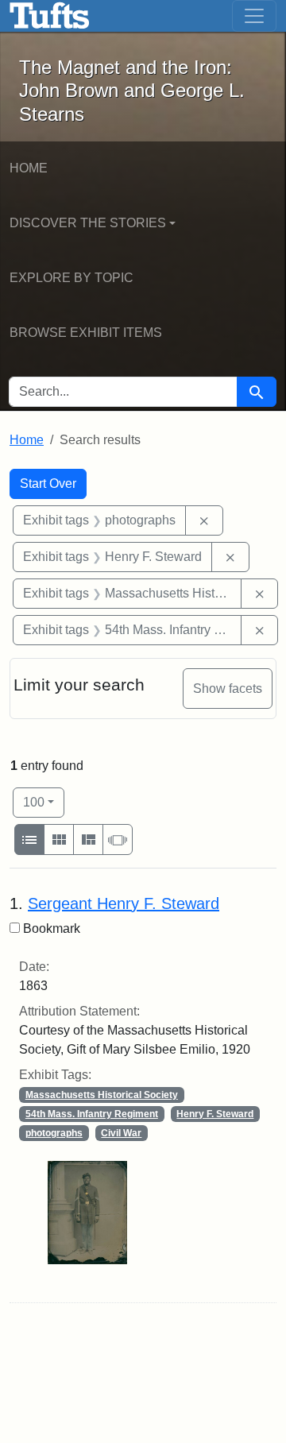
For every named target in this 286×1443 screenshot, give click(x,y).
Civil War (121, 1133)
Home (29, 168)
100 (43, 802)
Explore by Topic (71, 277)
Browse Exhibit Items (86, 332)
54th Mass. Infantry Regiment (91, 1114)
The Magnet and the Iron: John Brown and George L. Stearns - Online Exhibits (50, 16)
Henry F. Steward (214, 1114)
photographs (54, 1133)
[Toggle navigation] (254, 16)
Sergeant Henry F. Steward (123, 903)
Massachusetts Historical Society (101, 1095)
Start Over (48, 483)
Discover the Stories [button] (88, 223)
